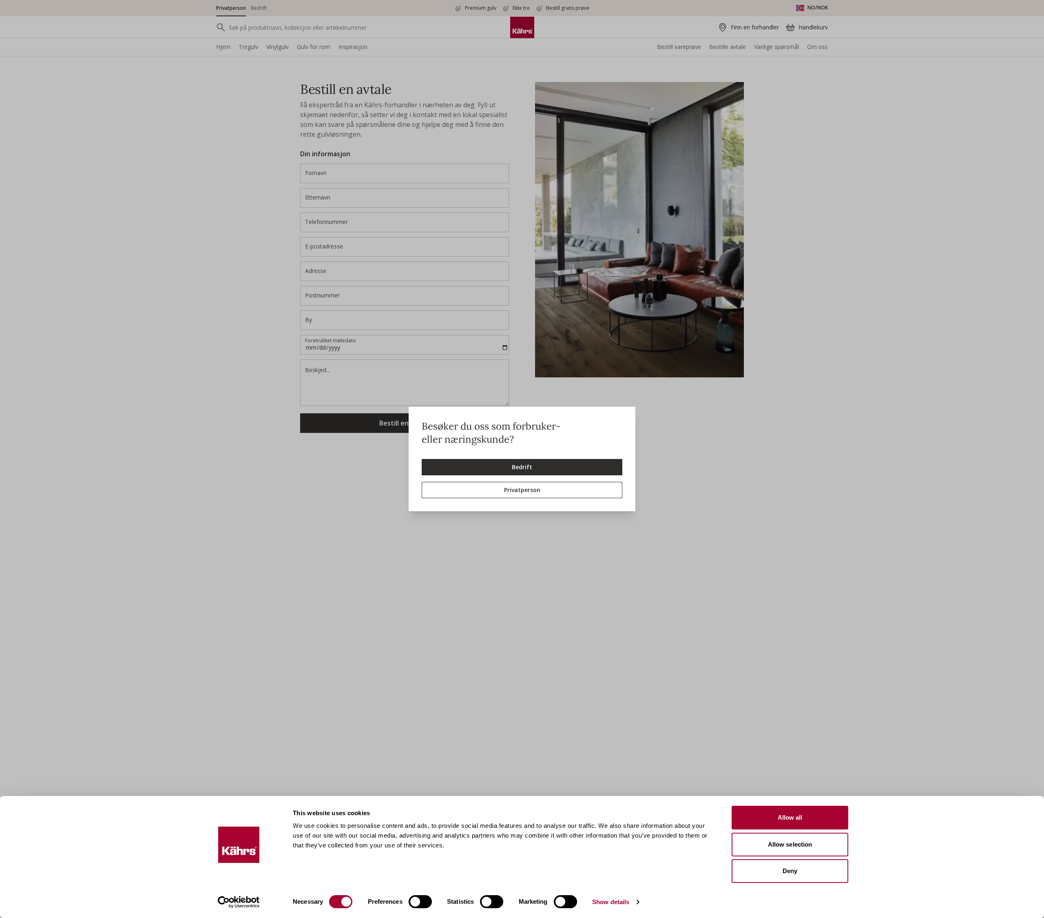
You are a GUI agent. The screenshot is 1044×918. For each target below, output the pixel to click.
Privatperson (522, 490)
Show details (610, 901)
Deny (790, 870)
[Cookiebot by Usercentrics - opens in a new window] (238, 902)
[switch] (420, 901)
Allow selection (790, 844)
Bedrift (522, 467)
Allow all (790, 817)
